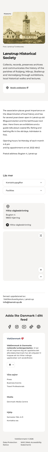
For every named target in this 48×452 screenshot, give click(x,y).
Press (9, 379)
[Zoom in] (41, 270)
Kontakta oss (12, 420)
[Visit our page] (17, 327)
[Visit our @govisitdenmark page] (31, 327)
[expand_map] (41, 235)
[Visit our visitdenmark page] (24, 327)
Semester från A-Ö (15, 417)
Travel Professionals (15, 386)
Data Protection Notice (10, 443)
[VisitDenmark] (15, 338)
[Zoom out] (41, 277)
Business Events (14, 383)
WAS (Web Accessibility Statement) (31, 443)
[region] (24, 256)
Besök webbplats (18, 88)
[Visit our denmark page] (9, 327)
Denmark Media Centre (17, 402)
